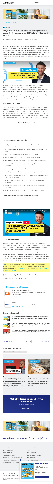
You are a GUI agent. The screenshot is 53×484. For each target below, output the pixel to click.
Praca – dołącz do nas (32, 460)
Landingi (14, 302)
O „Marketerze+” (30, 447)
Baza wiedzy (15, 22)
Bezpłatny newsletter (8, 450)
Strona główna (7, 22)
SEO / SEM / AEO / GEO (10, 62)
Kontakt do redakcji (31, 452)
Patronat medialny (7, 452)
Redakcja (8, 27)
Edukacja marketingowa (21, 352)
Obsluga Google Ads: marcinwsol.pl (12, 460)
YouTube (13, 270)
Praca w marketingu (9, 361)
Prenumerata (6, 447)
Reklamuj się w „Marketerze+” (34, 455)
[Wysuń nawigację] (49, 3)
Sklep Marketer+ (30, 457)
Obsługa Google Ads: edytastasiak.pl (12, 457)
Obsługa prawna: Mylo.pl (9, 455)
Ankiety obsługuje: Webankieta (11, 462)
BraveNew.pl (15, 475)
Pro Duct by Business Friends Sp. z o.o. (22, 291)
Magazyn (28, 450)
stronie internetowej (20, 268)
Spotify (41, 268)
